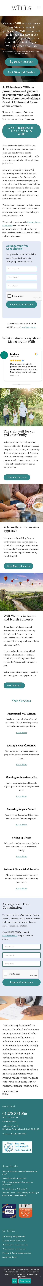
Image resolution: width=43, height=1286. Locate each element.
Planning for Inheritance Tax (15, 1244)
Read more (25, 1281)
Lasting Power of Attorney (13, 1240)
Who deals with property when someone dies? (19, 1173)
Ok (14, 1281)
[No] (40, 1276)
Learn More (21, 732)
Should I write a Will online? (14, 1189)
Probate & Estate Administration (16, 1253)
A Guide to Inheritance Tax (14, 1178)
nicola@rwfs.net (29, 327)
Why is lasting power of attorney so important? (17, 1183)
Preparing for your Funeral (14, 1249)
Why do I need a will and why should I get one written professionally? (20, 1194)
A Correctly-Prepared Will (13, 1236)
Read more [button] (14, 375)
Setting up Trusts (9, 1257)
